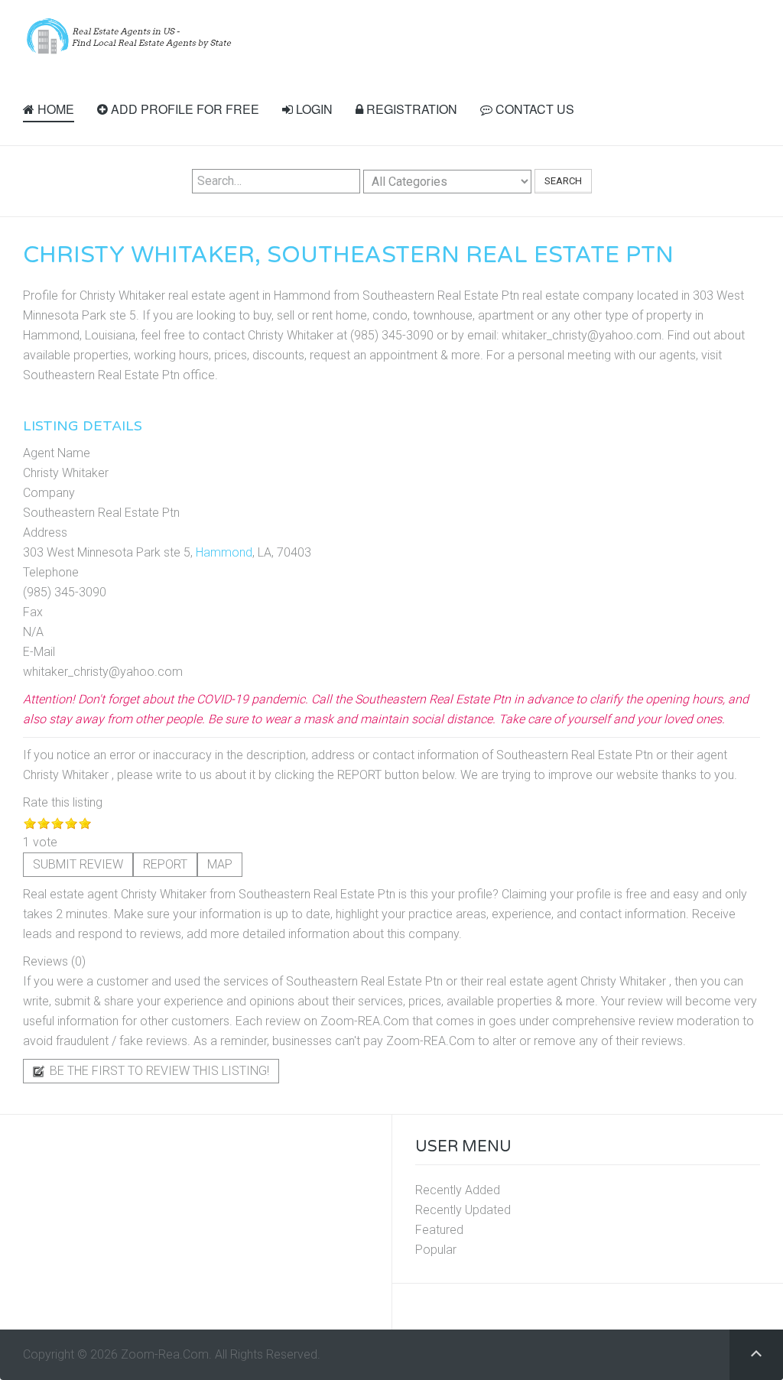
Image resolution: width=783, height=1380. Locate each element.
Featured (439, 1230)
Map (219, 864)
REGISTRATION (410, 109)
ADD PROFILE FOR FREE (183, 109)
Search (563, 181)
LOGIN (313, 109)
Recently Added (457, 1190)
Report (165, 864)
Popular (435, 1249)
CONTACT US (533, 109)
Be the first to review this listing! (158, 1070)
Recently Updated (463, 1210)
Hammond (224, 552)
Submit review (78, 864)
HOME (54, 109)
